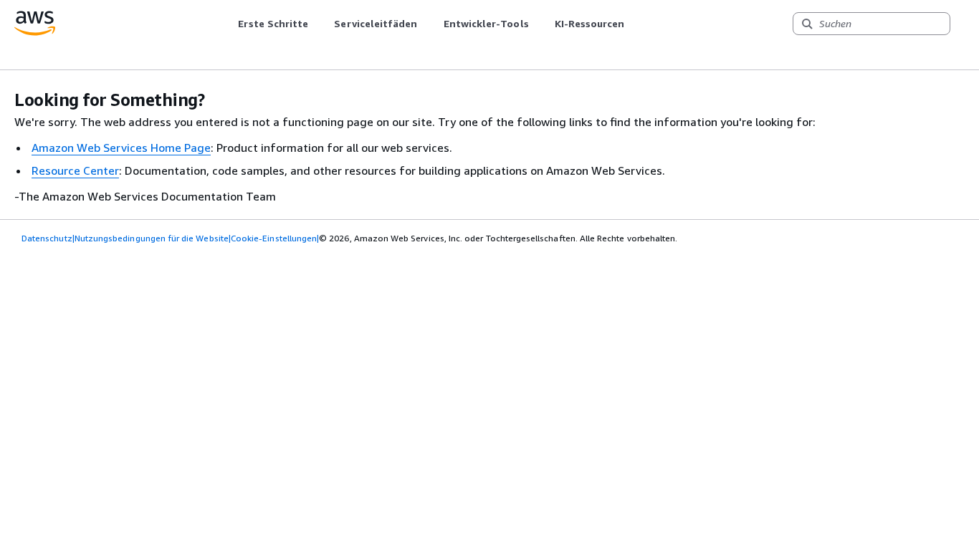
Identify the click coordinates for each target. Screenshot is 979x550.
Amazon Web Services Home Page (121, 147)
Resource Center (75, 170)
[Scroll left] (228, 23)
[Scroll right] (635, 23)
